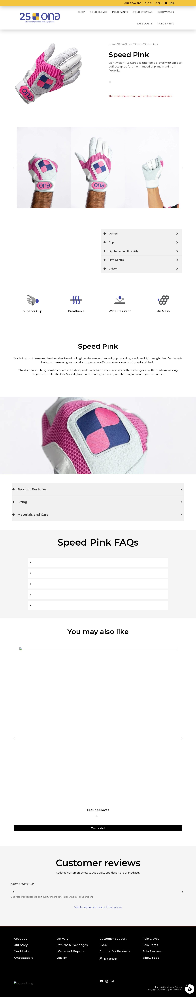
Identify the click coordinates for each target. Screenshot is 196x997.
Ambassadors (23, 957)
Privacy (178, 987)
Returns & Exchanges (72, 945)
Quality (62, 957)
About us (20, 938)
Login (158, 3)
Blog (148, 3)
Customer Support (113, 938)
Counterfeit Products (115, 951)
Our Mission (22, 951)
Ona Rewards (132, 3)
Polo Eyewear (152, 951)
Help (171, 3)
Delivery (62, 938)
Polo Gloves (125, 44)
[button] (13, 168)
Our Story (21, 945)
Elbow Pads (150, 957)
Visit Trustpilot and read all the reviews (98, 907)
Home (112, 44)
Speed (138, 44)
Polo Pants (150, 945)
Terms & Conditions (164, 987)
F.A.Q (103, 945)
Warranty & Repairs (70, 951)
